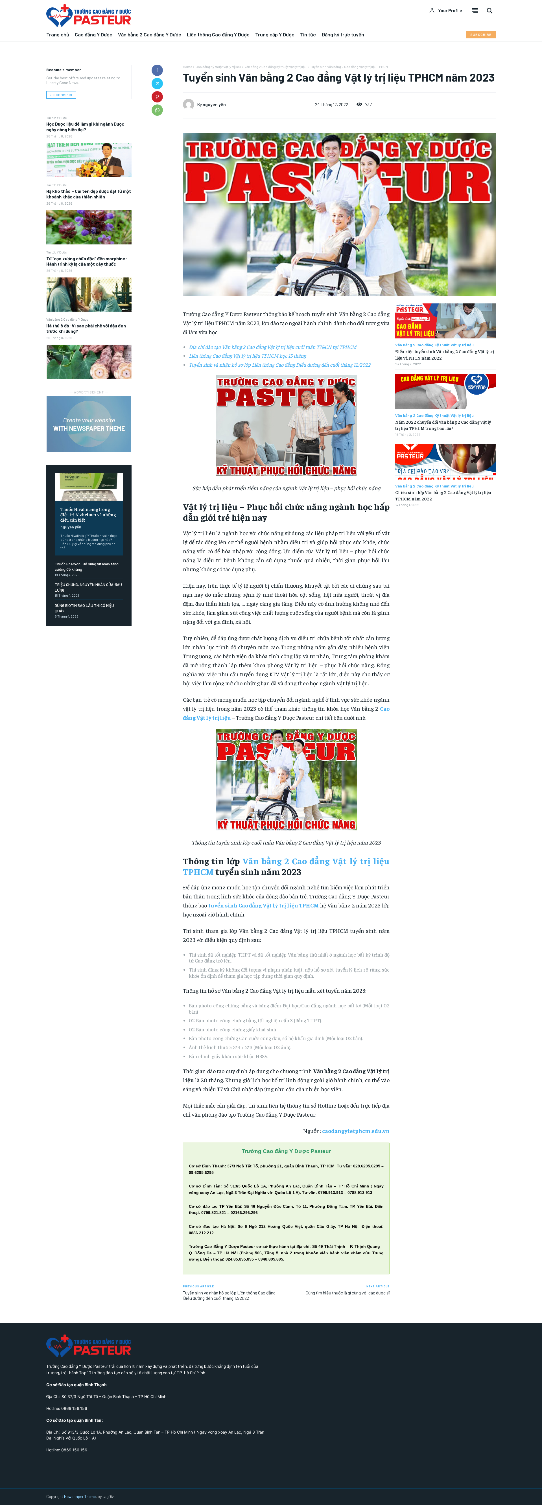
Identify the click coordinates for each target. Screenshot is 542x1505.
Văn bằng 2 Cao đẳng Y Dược (67, 319)
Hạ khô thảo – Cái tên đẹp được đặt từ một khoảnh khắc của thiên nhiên (88, 193)
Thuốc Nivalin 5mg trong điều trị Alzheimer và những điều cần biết (88, 514)
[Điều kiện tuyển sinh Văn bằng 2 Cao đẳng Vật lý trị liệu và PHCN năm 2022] (445, 321)
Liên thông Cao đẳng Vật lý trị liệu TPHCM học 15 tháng (247, 355)
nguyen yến (70, 526)
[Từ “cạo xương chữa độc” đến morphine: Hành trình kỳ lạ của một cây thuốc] (89, 294)
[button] (489, 10)
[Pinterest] (157, 96)
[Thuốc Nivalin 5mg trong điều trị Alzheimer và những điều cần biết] (89, 487)
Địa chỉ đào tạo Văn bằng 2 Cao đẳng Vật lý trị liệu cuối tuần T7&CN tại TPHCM (273, 347)
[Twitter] (157, 83)
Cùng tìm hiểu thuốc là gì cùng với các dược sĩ (348, 1292)
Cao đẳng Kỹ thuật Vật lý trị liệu (218, 67)
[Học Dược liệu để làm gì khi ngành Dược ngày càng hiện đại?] (89, 160)
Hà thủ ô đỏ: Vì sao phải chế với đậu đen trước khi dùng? (86, 328)
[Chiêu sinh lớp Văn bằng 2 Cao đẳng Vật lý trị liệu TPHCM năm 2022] (445, 462)
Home (187, 67)
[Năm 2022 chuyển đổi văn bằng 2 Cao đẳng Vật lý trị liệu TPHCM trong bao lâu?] (445, 391)
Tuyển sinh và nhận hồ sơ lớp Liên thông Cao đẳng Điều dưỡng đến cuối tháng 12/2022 (279, 364)
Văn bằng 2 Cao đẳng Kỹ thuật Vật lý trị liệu (275, 67)
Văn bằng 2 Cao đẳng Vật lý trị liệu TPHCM (286, 866)
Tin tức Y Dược (56, 118)
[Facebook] (157, 70)
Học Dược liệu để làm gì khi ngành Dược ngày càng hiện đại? (85, 126)
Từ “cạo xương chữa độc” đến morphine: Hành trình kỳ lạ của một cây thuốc (86, 261)
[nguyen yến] (190, 104)
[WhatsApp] (157, 110)
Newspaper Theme (80, 1496)
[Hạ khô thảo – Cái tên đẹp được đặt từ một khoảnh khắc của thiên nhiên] (89, 227)
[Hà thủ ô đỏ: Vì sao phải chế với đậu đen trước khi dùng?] (89, 362)
